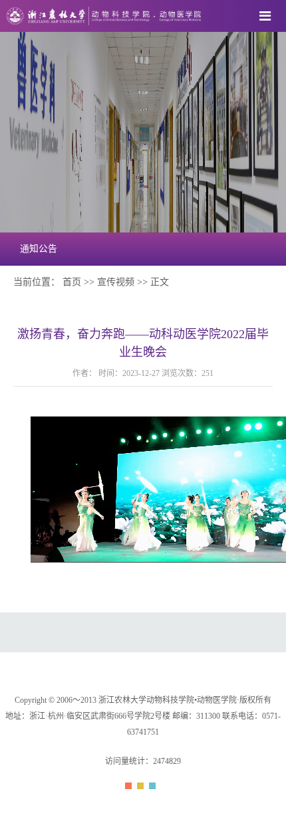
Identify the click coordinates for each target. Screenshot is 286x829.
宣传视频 (115, 282)
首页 (72, 282)
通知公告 (38, 249)
